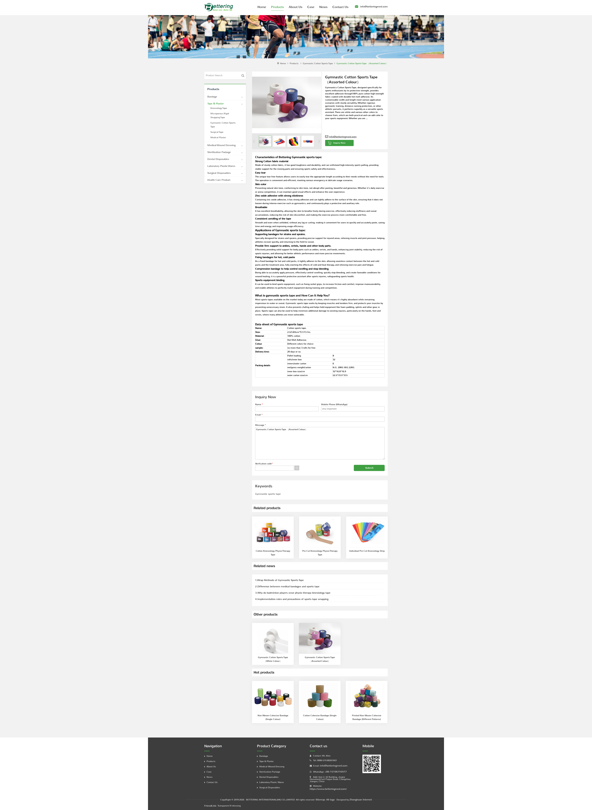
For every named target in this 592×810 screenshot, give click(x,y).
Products (294, 63)
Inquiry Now (339, 142)
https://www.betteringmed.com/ (328, 789)
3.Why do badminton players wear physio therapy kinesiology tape (292, 592)
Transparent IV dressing (229, 805)
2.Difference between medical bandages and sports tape (287, 586)
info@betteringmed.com (374, 6)
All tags (330, 799)
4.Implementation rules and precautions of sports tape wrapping (291, 599)
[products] (296, 36)
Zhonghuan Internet (360, 799)
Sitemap (320, 799)
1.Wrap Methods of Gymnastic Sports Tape (279, 580)
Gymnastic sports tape (268, 494)
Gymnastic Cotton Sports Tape (318, 63)
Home (283, 63)
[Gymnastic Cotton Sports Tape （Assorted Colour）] (265, 141)
